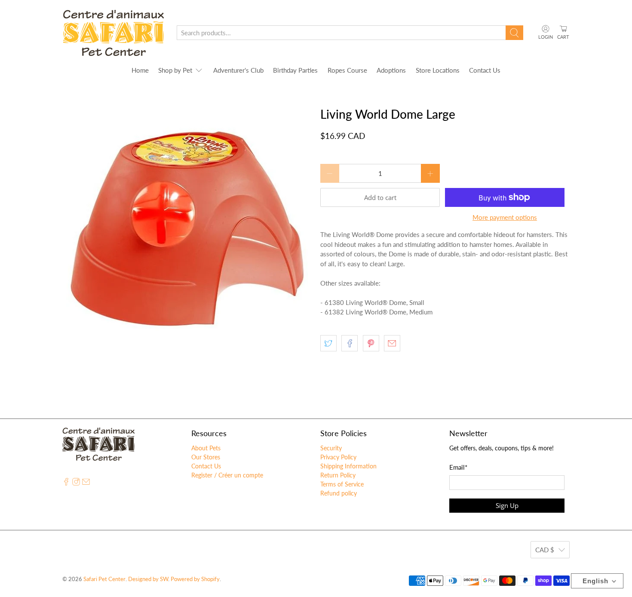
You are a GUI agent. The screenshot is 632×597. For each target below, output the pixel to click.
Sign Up (507, 505)
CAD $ (544, 550)
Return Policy (338, 475)
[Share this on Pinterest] (371, 343)
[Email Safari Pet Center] (86, 483)
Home (140, 70)
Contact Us (484, 70)
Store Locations (438, 70)
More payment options (504, 217)
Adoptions (391, 70)
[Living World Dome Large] (187, 228)
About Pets (206, 448)
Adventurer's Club (238, 70)
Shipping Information (348, 466)
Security (331, 448)
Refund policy (338, 493)
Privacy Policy (338, 457)
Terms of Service (342, 484)
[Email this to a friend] (392, 343)
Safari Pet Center (104, 579)
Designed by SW (148, 579)
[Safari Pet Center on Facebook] (66, 483)
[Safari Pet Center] (113, 33)
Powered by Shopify (195, 579)
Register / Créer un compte (227, 475)
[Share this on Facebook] (349, 343)
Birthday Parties (295, 70)
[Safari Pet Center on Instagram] (76, 483)
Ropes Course (347, 70)
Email (458, 467)
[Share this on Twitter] (328, 343)
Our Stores (205, 457)
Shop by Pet (175, 70)
